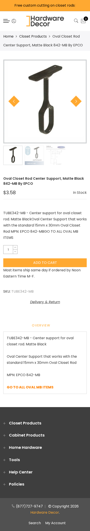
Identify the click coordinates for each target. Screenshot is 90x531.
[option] (45, 101)
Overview (41, 325)
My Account (55, 523)
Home (8, 36)
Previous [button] (14, 101)
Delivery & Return (45, 301)
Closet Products (33, 36)
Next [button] (76, 101)
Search (35, 523)
